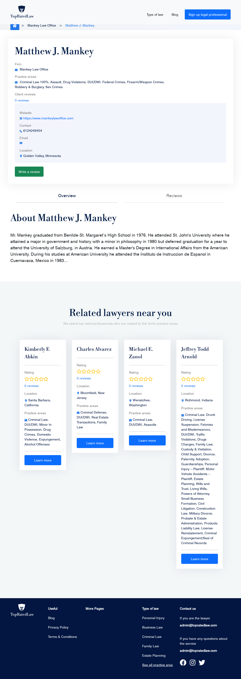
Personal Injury (153, 618)
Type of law (155, 14)
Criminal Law (151, 636)
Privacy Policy (58, 627)
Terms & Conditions (62, 636)
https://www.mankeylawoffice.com (48, 118)
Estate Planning (153, 655)
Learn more (43, 460)
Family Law (150, 646)
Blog (175, 14)
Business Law (152, 627)
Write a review (29, 171)
